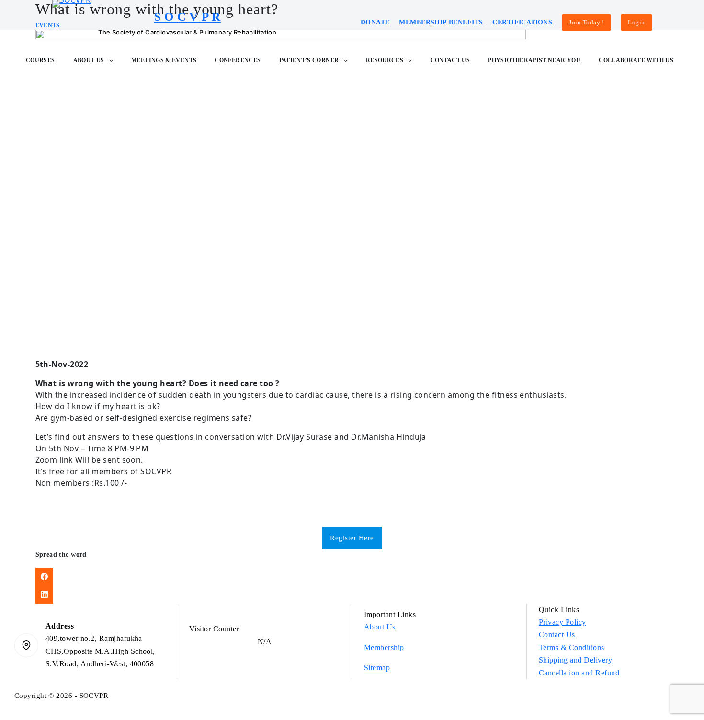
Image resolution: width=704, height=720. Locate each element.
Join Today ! (586, 22)
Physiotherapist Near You (534, 60)
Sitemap (377, 667)
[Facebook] (352, 577)
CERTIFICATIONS (522, 22)
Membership (384, 647)
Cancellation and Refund (579, 673)
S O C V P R (187, 16)
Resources (384, 60)
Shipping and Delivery (575, 660)
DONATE (375, 22)
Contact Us (450, 60)
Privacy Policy (562, 622)
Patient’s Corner (309, 60)
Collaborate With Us (636, 60)
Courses (40, 60)
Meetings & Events (163, 60)
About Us (88, 60)
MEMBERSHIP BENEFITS (441, 22)
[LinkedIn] (352, 594)
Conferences (238, 60)
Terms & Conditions (571, 647)
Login (636, 22)
